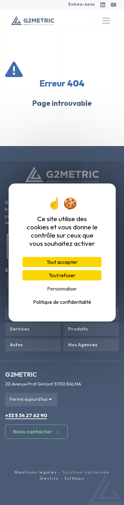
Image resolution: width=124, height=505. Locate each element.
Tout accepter (62, 262)
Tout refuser (62, 275)
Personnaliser (62, 288)
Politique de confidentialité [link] (62, 302)
